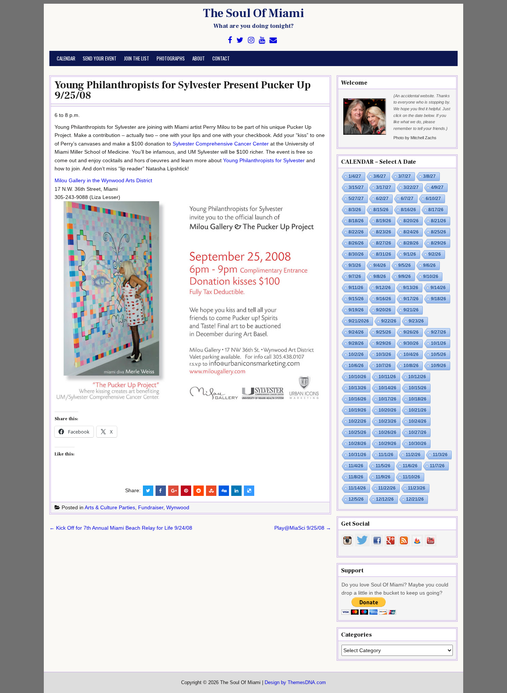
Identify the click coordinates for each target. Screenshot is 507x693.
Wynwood (177, 507)
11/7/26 (437, 465)
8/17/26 (436, 209)
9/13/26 (410, 287)
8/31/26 (383, 254)
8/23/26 (383, 232)
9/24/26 (356, 332)
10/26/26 (387, 432)
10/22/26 (357, 421)
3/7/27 (404, 176)
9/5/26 (404, 265)
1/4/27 (355, 176)
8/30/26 (356, 254)
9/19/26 (356, 310)
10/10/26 (357, 376)
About (198, 58)
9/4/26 (379, 265)
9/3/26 (355, 265)
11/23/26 (416, 488)
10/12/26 (417, 376)
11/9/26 (383, 477)
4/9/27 (437, 187)
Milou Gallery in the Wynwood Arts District (103, 180)
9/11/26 (356, 287)
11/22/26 (387, 488)
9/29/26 (383, 343)
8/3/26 (355, 209)
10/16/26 (357, 399)
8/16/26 (408, 209)
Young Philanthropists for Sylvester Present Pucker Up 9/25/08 (183, 90)
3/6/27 (379, 176)
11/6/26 (410, 465)
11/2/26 (413, 454)
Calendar (66, 58)
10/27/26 (417, 432)
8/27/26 (383, 243)
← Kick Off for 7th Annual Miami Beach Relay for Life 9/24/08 (120, 528)
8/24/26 (411, 232)
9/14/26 (438, 287)
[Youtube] (262, 40)
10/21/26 (417, 410)
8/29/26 (438, 243)
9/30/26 (411, 343)
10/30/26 (417, 443)
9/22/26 (388, 321)
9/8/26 (379, 276)
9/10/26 (430, 276)
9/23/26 (416, 321)
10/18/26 (417, 399)
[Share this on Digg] (224, 491)
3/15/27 (356, 187)
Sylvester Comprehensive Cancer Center (221, 144)
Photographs (171, 58)
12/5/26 (356, 499)
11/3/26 (440, 454)
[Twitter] (239, 40)
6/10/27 (433, 198)
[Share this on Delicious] (249, 491)
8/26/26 (356, 243)
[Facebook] (230, 40)
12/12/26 (385, 499)
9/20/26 (383, 310)
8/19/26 (383, 220)
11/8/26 (356, 477)
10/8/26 (411, 365)
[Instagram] (251, 40)
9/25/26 (383, 332)
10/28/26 (357, 443)
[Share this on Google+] (173, 491)
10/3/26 (383, 354)
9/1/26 (409, 254)
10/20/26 (387, 410)
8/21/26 (438, 220)
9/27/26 (438, 332)
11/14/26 (357, 488)
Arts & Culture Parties (110, 507)
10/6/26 (356, 365)
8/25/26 (438, 232)
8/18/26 (356, 220)
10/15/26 (417, 387)
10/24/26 (417, 421)
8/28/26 (411, 243)
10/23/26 (387, 421)
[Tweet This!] (148, 491)
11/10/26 (411, 477)
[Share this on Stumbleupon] (211, 491)
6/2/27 (382, 198)
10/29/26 (387, 443)
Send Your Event (100, 58)
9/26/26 (411, 332)
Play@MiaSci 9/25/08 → (302, 528)
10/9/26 (438, 365)
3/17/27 (383, 187)
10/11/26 (387, 376)
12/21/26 (415, 499)
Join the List (136, 58)
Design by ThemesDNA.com (295, 682)
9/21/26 (411, 310)
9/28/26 (356, 343)
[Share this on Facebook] (161, 491)
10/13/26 (357, 387)
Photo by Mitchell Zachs (414, 137)
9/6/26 (429, 265)
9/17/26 (411, 298)
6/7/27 (407, 198)
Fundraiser (150, 507)
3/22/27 (411, 187)
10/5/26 (438, 354)
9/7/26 (355, 276)
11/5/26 (383, 465)
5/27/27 (356, 198)
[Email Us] (273, 40)
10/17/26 (387, 399)
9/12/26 (383, 287)
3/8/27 (429, 176)
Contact (221, 58)
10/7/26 (383, 365)
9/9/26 (404, 276)
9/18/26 (438, 298)
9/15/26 (356, 298)
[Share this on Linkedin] (236, 491)
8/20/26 (411, 220)
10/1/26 (438, 343)
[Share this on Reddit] (198, 491)
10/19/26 (357, 410)
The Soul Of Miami (253, 13)
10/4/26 (411, 354)
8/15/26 (381, 209)
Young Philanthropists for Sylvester (264, 160)
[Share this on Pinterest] (186, 491)
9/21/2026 (359, 321)
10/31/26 (357, 454)
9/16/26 (383, 298)
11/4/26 (356, 465)
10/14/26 (387, 387)
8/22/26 (356, 232)
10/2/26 (356, 354)
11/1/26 (386, 454)
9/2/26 (434, 254)
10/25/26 (357, 432)
